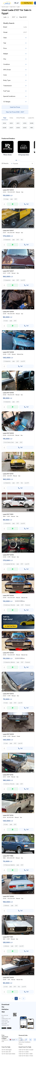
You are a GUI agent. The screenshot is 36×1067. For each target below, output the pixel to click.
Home (20, 1038)
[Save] (32, 170)
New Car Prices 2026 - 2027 (15, 112)
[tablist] (18, 118)
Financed (27, 605)
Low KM (23, 280)
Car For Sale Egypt (6, 1049)
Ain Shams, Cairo (9, 442)
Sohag (6, 199)
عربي (17, 3)
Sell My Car (28, 3)
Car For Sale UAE (6, 1051)
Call (27, 204)
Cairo (6, 320)
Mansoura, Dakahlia (10, 865)
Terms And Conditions (24, 1042)
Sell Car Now (11, 626)
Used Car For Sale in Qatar (26, 1053)
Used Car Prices (15, 107)
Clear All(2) (22, 17)
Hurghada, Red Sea (9, 564)
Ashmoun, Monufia (10, 605)
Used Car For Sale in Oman (26, 1055)
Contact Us (21, 1040)
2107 (15, 199)
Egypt (13, 1039)
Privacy (20, 1044)
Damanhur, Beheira (10, 662)
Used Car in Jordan (24, 1051)
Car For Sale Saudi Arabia (8, 1053)
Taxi (22, 239)
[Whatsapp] (12, 204)
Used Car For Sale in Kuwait (26, 1049)
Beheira (7, 905)
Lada (11, 199)
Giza (6, 986)
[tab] (5, 118)
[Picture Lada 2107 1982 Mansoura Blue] (18, 844)
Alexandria (7, 239)
